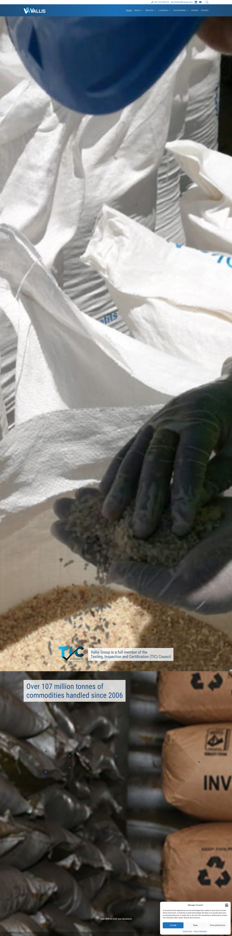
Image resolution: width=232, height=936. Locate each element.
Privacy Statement (200, 931)
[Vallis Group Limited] (38, 10)
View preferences (217, 925)
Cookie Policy (187, 931)
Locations (163, 10)
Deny (195, 925)
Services (149, 10)
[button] (226, 905)
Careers (194, 10)
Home (129, 10)
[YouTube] (200, 2)
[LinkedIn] (196, 2)
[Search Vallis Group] (207, 2)
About (137, 10)
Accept (173, 925)
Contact (204, 10)
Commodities (179, 10)
